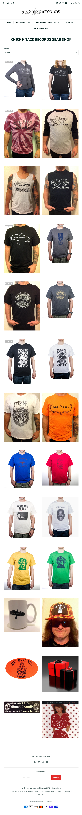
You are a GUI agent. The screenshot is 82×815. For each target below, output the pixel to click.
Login (75, 3)
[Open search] (8, 3)
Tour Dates (70, 22)
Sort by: (7, 48)
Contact (41, 794)
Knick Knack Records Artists (48, 22)
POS (31, 802)
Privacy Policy (67, 791)
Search (12, 3)
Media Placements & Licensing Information (24, 791)
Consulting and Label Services (51, 791)
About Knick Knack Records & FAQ (39, 788)
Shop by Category (23, 22)
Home (9, 22)
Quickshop (12, 100)
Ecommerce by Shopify (44, 802)
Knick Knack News (41, 28)
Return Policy (56, 788)
